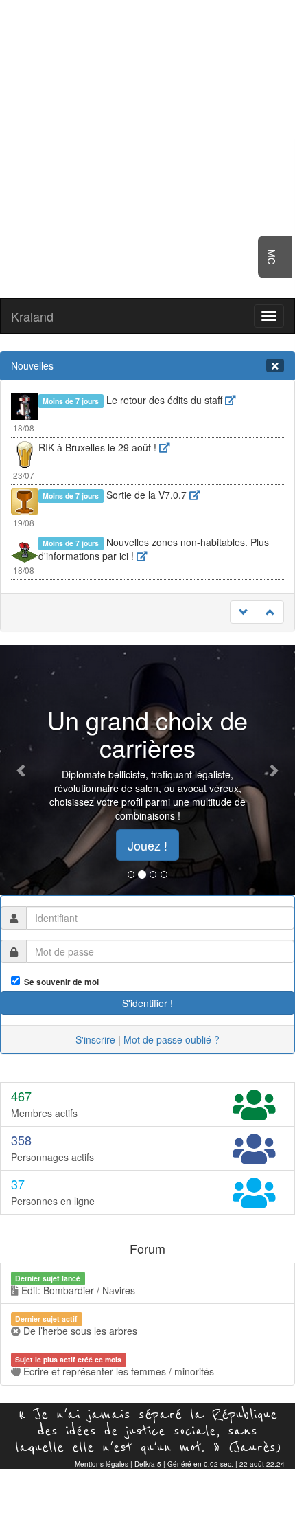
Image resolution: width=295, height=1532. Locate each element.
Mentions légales (101, 1464)
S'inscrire (95, 1039)
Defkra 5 (147, 1464)
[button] (22, 770)
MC (272, 256)
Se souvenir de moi (59, 982)
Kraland (32, 316)
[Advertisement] (147, 147)
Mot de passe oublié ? (171, 1039)
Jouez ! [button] (147, 845)
